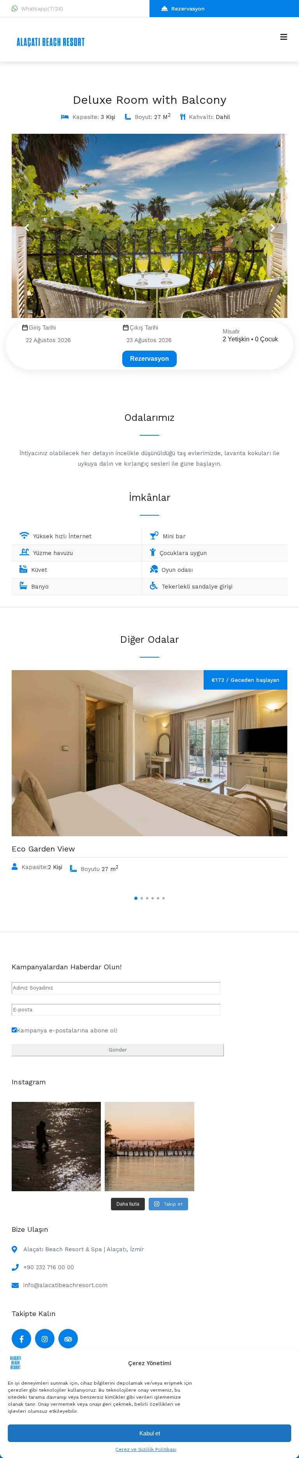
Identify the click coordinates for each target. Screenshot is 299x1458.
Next (269, 222)
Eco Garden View (43, 848)
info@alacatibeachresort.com (65, 1285)
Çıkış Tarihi (144, 327)
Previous (26, 222)
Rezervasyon (188, 8)
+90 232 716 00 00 (48, 1267)
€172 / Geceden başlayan (245, 680)
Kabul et (149, 1433)
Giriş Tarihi (42, 327)
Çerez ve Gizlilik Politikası (145, 1449)
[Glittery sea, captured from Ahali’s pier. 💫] (56, 1146)
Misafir (231, 331)
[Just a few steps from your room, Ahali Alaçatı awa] (149, 1146)
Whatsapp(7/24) (42, 8)
